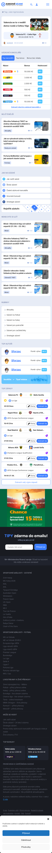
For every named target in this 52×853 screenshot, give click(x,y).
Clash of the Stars (10, 626)
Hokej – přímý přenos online (14, 690)
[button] (48, 818)
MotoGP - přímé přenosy (13, 709)
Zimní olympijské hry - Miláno (15, 684)
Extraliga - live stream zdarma (15, 693)
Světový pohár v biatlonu (13, 620)
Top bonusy (9, 742)
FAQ (22, 813)
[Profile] (36, 4)
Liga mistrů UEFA (10, 649)
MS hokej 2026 (9, 581)
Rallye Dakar (8, 623)
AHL (4, 587)
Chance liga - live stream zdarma (16, 696)
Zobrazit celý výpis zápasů (26, 482)
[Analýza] (47, 400)
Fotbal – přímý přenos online (14, 687)
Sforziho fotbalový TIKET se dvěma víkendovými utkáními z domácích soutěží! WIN (17, 123)
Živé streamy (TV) (10, 735)
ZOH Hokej (7, 578)
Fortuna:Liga (8, 667)
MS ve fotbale (9, 637)
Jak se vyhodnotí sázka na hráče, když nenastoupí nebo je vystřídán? (18, 141)
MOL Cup (7, 673)
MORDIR (10, 43)
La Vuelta (7, 614)
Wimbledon (7, 596)
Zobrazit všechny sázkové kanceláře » (26, 107)
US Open (6, 602)
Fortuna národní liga (11, 670)
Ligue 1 (6, 664)
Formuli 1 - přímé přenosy (13, 706)
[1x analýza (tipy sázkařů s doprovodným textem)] (46, 435)
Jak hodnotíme (8, 813)
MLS (5, 608)
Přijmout (26, 833)
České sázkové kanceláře (17, 190)
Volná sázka (10, 749)
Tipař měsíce (21, 379)
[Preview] (41, 400)
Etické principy (25, 810)
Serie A (6, 661)
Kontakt (17, 813)
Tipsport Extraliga (10, 590)
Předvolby (26, 847)
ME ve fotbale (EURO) (12, 640)
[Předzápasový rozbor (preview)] (41, 400)
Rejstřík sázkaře (11, 208)
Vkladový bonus (34, 749)
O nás (5, 799)
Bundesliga (7, 655)
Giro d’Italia (7, 617)
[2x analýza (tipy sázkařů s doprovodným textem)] (46, 400)
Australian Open (9, 593)
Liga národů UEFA (10, 646)
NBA (5, 605)
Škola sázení (12, 185)
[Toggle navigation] (48, 4)
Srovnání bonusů (13, 196)
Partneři (28, 813)
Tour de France (9, 611)
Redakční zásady (37, 810)
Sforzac (16, 351)
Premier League (9, 652)
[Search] (31, 4)
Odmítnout (26, 840)
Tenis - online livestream (13, 699)
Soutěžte (8, 379)
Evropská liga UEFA (11, 643)
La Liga (6, 658)
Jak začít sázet (13, 179)
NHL (5, 584)
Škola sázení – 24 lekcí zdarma (16, 722)
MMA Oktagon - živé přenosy (15, 703)
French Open (8, 599)
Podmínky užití (13, 810)
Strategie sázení (13, 202)
